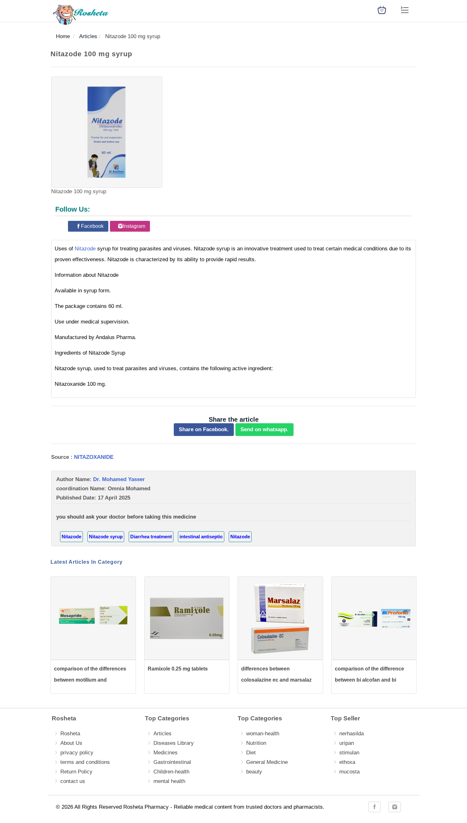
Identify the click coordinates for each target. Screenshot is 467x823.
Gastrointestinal (172, 762)
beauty (254, 772)
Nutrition (256, 743)
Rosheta (70, 734)
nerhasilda (351, 734)
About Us (71, 743)
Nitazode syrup (106, 536)
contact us (72, 781)
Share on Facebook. (204, 429)
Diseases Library (173, 743)
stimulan (349, 753)
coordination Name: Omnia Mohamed (103, 489)
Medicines (165, 753)
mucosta (349, 772)
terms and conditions (85, 762)
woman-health (262, 734)
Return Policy (76, 772)
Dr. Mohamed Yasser (119, 479)
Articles (162, 734)
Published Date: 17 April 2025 (93, 498)
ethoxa (347, 762)
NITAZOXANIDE (93, 457)
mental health (169, 781)
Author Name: (100, 479)
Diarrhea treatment (151, 536)
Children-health (171, 772)
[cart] (382, 9)
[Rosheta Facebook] (374, 807)
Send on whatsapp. (264, 429)
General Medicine (267, 762)
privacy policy (76, 753)
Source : (82, 457)
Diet (251, 753)
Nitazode (85, 249)
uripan (346, 743)
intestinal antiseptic (201, 536)
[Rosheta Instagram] (395, 807)
